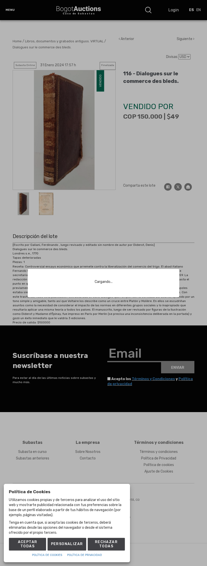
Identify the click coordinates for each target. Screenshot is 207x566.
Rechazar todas (106, 544)
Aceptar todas (27, 544)
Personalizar (67, 544)
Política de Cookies (47, 555)
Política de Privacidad (84, 555)
